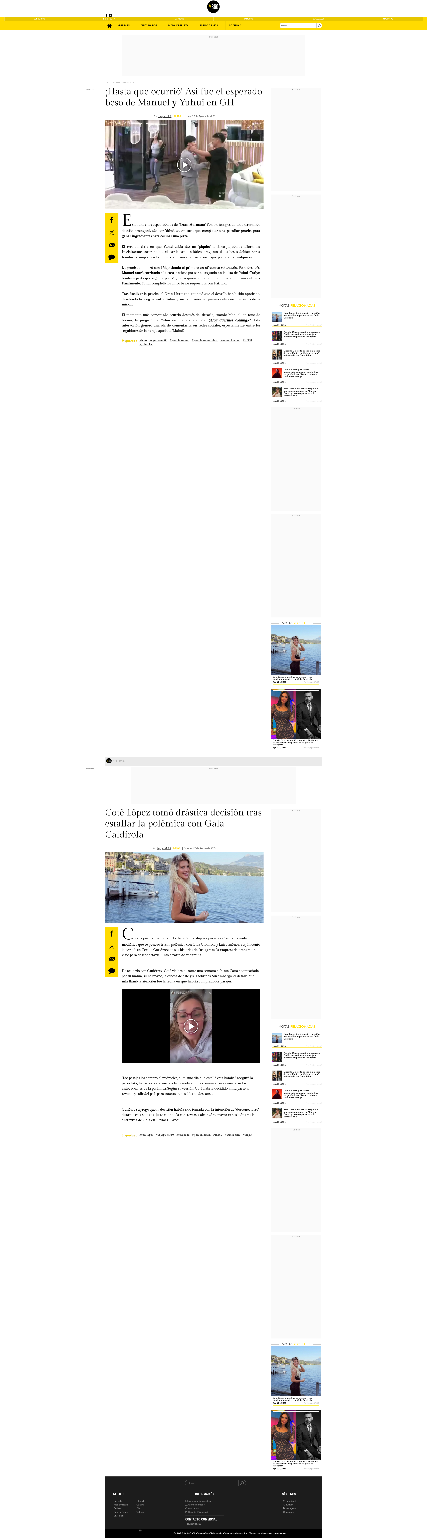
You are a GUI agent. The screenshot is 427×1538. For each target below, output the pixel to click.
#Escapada (182, 1134)
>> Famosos (127, 82)
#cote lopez (146, 1134)
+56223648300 (193, 1523)
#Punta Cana (232, 1134)
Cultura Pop (113, 82)
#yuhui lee (146, 344)
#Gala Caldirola (201, 1134)
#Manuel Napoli (230, 340)
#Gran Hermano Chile (205, 340)
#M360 (247, 340)
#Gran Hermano (179, 340)
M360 (177, 116)
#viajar (247, 1134)
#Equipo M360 (158, 340)
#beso (143, 340)
